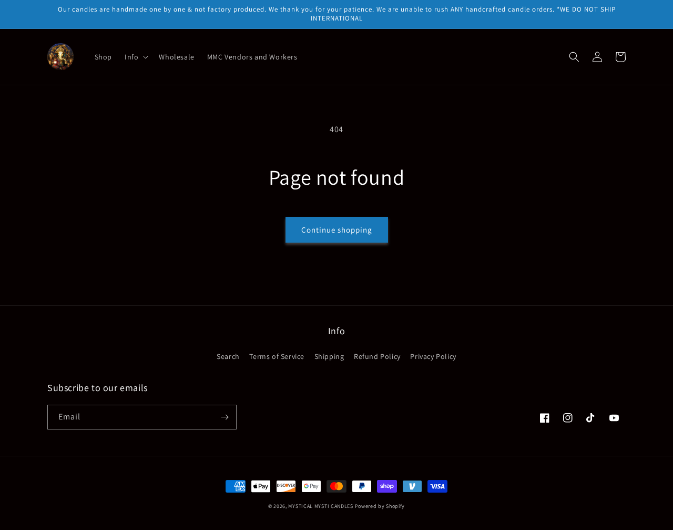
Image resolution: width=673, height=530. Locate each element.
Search (228, 356)
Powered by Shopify (380, 506)
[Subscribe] (224, 417)
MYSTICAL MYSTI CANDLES (320, 506)
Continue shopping (336, 230)
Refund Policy (377, 356)
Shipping (329, 356)
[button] (135, 57)
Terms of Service (276, 356)
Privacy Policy (433, 356)
